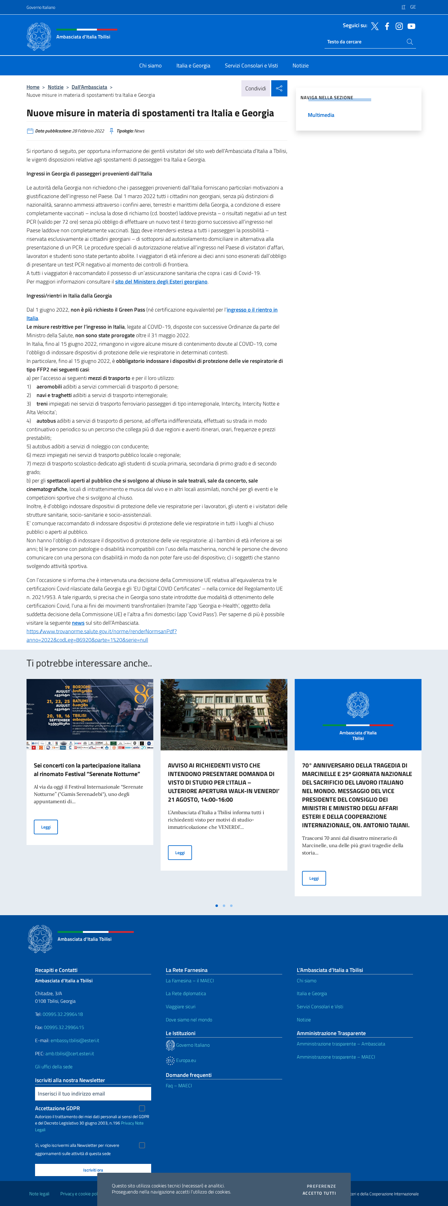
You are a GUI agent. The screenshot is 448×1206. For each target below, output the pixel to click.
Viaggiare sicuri (180, 1006)
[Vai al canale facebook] (385, 25)
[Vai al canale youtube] (410, 25)
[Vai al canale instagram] (398, 25)
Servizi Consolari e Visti (320, 1006)
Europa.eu (185, 1060)
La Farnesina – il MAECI (190, 980)
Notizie (56, 87)
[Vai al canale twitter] (373, 25)
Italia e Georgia (312, 993)
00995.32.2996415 (64, 1027)
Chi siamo (306, 980)
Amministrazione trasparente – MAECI (336, 1056)
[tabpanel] (90, 789)
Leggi (49, 826)
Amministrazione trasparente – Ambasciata (341, 1043)
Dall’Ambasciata (89, 87)
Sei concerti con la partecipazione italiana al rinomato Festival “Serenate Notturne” (87, 769)
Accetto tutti (319, 1193)
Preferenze (321, 1186)
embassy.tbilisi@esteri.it (75, 1040)
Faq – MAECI (179, 1085)
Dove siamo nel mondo (189, 1019)
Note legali (39, 1193)
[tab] (216, 905)
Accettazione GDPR (57, 1108)
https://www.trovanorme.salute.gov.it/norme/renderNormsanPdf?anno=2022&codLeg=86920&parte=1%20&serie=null (102, 635)
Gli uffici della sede (54, 1066)
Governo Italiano (41, 7)
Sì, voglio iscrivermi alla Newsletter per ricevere (77, 1145)
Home (33, 87)
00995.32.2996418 (63, 1014)
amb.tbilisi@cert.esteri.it (69, 1053)
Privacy (127, 1123)
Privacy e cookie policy (81, 1193)
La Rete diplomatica (186, 993)
